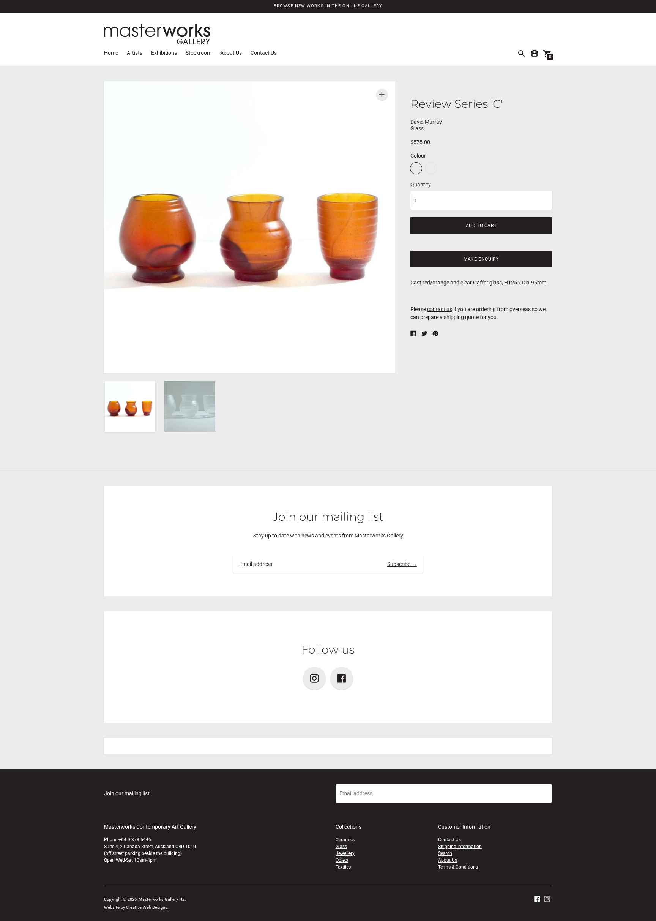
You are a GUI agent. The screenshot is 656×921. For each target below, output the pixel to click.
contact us (439, 309)
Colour (418, 156)
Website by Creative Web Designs (135, 907)
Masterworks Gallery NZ (162, 899)
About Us (231, 53)
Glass (341, 846)
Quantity (420, 185)
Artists (134, 53)
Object (342, 860)
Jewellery (345, 853)
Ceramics (345, 839)
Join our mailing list (328, 517)
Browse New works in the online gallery (328, 5)
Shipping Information (460, 846)
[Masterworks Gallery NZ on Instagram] (547, 898)
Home (111, 53)
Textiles (343, 867)
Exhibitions (164, 53)
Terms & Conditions (458, 867)
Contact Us (264, 53)
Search (445, 853)
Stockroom (198, 53)
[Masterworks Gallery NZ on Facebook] (537, 898)
